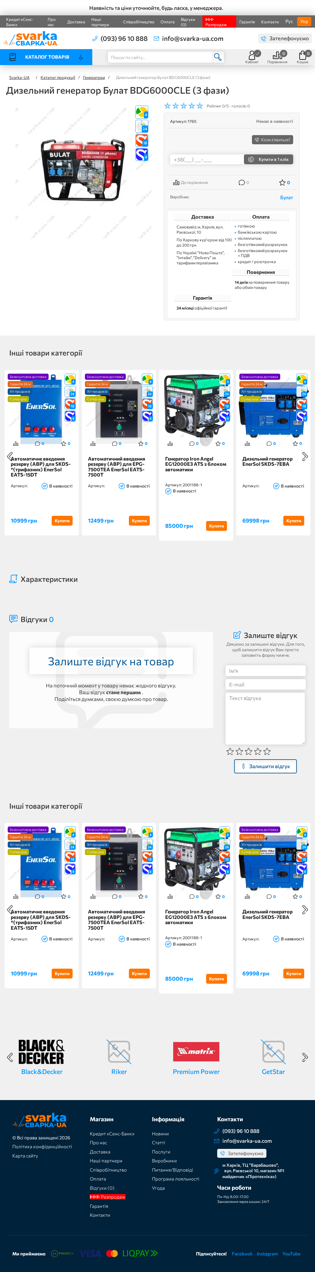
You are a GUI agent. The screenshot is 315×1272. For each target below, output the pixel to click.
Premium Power (196, 1071)
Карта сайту (25, 1155)
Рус (289, 21)
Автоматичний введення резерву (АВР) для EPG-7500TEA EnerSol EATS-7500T (116, 467)
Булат (286, 197)
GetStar (273, 1071)
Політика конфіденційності (42, 1146)
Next (305, 456)
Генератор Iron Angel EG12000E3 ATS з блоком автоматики (195, 464)
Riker (119, 1071)
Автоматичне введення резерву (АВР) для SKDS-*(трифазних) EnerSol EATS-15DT (41, 467)
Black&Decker (41, 1071)
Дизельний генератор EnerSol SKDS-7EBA (267, 461)
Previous (10, 456)
